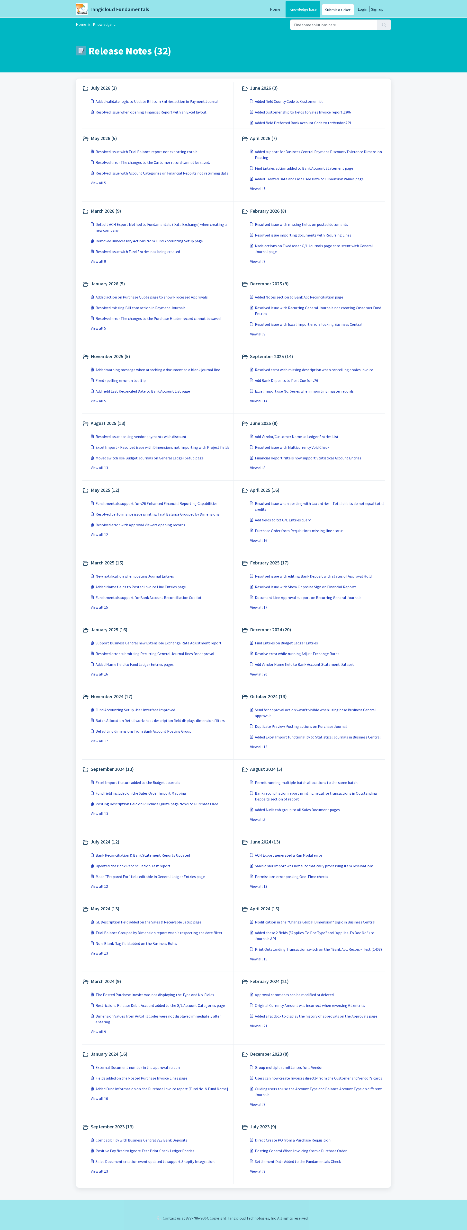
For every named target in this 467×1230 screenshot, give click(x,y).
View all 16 (258, 540)
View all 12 (99, 534)
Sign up (377, 9)
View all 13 (99, 467)
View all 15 (99, 607)
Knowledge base (303, 9)
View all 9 (98, 261)
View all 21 (258, 1025)
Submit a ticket (338, 9)
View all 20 (258, 674)
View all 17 (258, 607)
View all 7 (257, 188)
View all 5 (98, 182)
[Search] (384, 24)
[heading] (156, 88)
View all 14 (258, 400)
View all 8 (257, 261)
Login (362, 9)
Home (275, 9)
